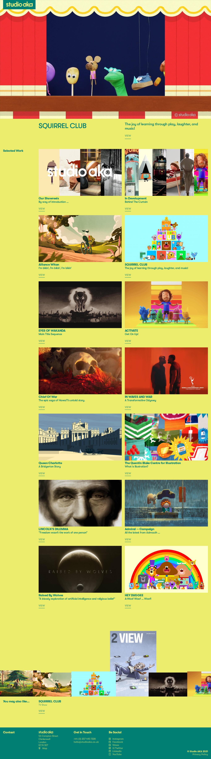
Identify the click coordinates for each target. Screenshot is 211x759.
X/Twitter (117, 748)
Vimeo (115, 745)
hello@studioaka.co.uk (86, 742)
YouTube (117, 754)
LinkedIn (117, 751)
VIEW (128, 135)
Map (44, 748)
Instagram (118, 738)
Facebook (117, 742)
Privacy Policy (200, 754)
